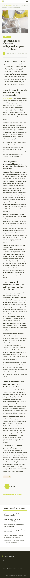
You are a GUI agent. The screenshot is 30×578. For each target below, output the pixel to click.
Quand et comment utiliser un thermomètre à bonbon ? (12, 520)
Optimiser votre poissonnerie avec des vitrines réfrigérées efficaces (14, 536)
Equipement (9, 5)
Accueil (3, 5)
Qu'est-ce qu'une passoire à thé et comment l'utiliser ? (13, 514)
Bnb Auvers (9, 556)
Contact (20, 568)
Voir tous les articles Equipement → (13, 494)
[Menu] (26, 1)
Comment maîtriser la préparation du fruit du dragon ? (14, 530)
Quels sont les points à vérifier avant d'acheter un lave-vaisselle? (14, 541)
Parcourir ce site (7, 98)
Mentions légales (11, 568)
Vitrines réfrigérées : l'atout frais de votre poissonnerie (14, 525)
